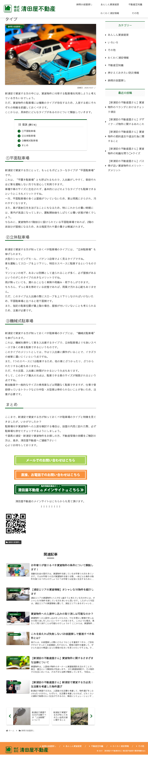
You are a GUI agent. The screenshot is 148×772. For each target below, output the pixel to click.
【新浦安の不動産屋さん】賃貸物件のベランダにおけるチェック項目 (126, 107)
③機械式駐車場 (30, 140)
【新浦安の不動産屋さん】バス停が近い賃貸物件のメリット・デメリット (126, 165)
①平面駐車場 (28, 130)
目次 (24, 124)
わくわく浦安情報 (118, 57)
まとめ (25, 145)
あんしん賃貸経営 (118, 35)
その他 (112, 50)
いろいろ (113, 42)
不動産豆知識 (115, 65)
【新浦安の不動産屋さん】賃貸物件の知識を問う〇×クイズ (126, 151)
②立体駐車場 (28, 135)
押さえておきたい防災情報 (123, 72)
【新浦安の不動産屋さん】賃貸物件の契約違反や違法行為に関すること (126, 136)
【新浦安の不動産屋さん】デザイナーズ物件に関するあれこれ (126, 122)
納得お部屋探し (14, 542)
